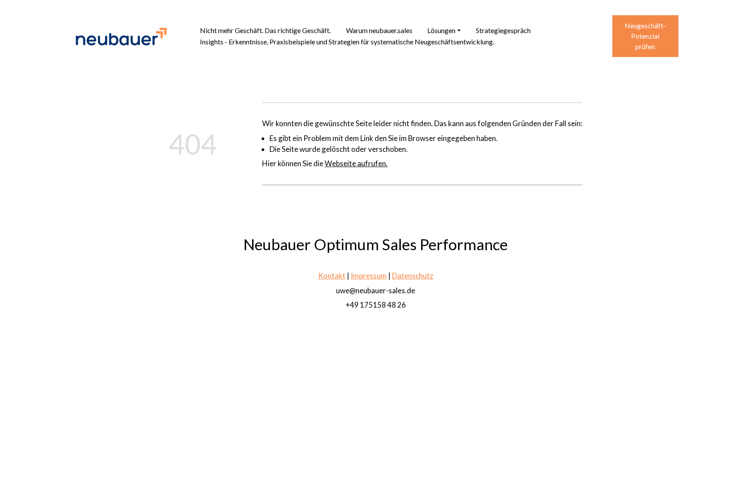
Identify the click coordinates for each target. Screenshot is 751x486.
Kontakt (331, 275)
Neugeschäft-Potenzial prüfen (645, 35)
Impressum (368, 275)
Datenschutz (412, 275)
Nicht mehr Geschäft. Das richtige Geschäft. (265, 30)
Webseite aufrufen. (356, 163)
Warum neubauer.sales (379, 30)
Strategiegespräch (503, 30)
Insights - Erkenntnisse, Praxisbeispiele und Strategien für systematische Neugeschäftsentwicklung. (347, 41)
